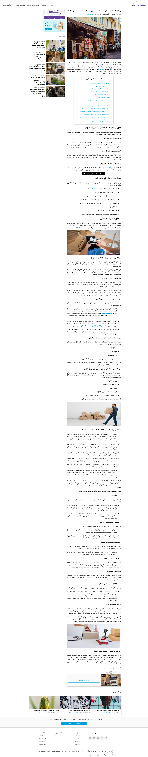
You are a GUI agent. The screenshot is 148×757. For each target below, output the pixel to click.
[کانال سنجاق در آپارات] (90, 738)
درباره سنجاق (77, 744)
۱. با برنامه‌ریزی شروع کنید (100, 86)
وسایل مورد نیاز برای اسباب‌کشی (102, 94)
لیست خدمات (42, 741)
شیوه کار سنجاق (42, 736)
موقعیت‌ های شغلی (75, 741)
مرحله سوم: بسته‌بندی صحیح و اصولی (97, 106)
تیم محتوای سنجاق (109, 668)
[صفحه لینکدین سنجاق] (102, 738)
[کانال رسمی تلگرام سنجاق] (106, 738)
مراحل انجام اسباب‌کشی (104, 97)
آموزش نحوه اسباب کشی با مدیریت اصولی (100, 83)
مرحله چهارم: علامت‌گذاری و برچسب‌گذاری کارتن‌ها (94, 109)
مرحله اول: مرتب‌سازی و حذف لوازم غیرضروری (95, 100)
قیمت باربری (93, 173)
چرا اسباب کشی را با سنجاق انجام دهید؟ (96, 122)
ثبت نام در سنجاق (58, 736)
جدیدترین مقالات (90, 14)
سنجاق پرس (77, 739)
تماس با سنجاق (42, 739)
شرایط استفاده (56, 751)
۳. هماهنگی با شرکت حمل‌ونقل (98, 92)
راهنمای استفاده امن (44, 751)
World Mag (19, 5)
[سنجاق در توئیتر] (94, 738)
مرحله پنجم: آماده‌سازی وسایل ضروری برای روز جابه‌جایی (92, 111)
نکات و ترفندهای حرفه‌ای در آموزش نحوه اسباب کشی (97, 114)
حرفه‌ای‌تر (44, 5)
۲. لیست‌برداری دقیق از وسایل (99, 89)
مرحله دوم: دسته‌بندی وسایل (99, 103)
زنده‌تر (52, 5)
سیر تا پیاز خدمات (32, 5)
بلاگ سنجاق (77, 736)
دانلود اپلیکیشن (42, 744)
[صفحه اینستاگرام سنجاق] (98, 738)
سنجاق (101, 69)
